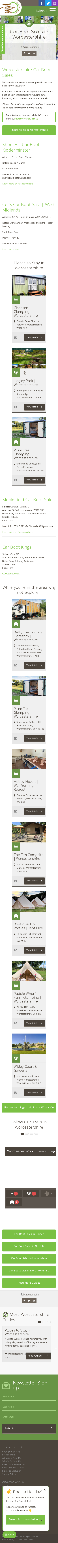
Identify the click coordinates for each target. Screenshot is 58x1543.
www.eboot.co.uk (10, 574)
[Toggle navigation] (52, 11)
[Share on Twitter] (29, 53)
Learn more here (10, 249)
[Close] (44, 1489)
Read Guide (35, 1356)
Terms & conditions (25, 1540)
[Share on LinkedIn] (34, 53)
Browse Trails (8, 1455)
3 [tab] (31, 1134)
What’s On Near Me (11, 1461)
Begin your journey (11, 1451)
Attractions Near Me (11, 1458)
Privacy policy (8, 1540)
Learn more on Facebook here (17, 184)
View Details (32, 337)
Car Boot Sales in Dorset (29, 1234)
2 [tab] (27, 1134)
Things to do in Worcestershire (29, 130)
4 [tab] (36, 1134)
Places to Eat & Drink (12, 1471)
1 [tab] (22, 1134)
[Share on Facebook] (24, 53)
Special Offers (9, 1474)
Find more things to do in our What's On (29, 1108)
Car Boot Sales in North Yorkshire (29, 1271)
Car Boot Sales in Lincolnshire (29, 1258)
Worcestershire (31, 47)
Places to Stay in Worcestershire (18, 1332)
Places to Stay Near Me (13, 1464)
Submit (9, 1429)
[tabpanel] (29, 1177)
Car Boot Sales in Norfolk (29, 1246)
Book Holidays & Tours (13, 1468)
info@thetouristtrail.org (26, 119)
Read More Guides (29, 1283)
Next (55, 1347)
